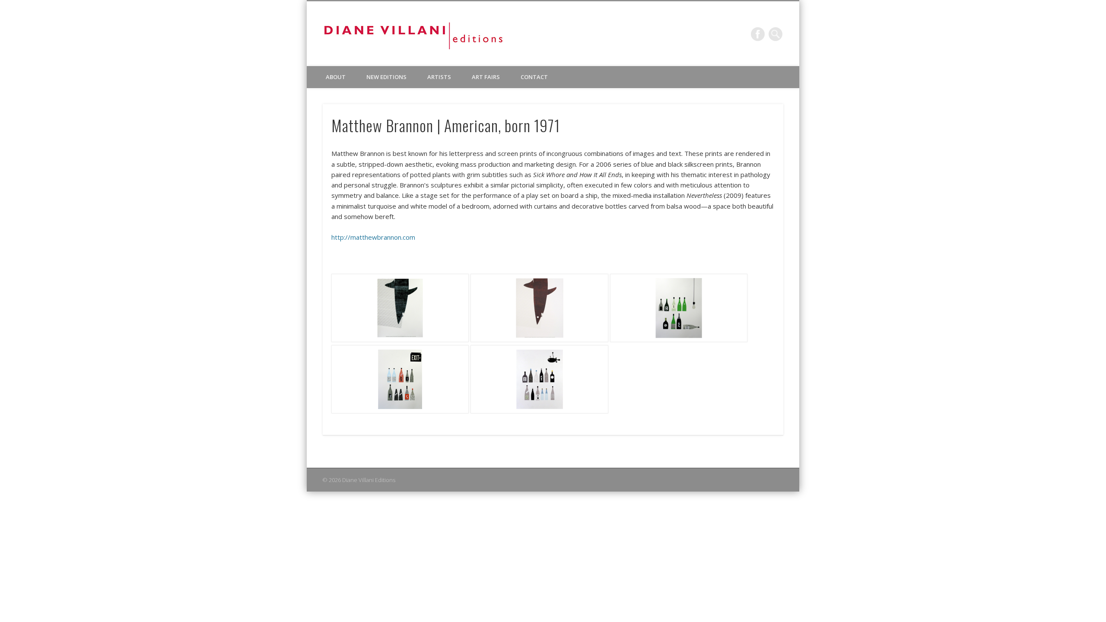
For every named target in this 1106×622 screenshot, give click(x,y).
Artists (439, 77)
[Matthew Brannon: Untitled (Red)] (539, 339)
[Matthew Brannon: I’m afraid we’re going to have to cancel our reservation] (400, 410)
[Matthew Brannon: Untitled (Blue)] (400, 339)
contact (534, 77)
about (336, 77)
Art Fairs (486, 77)
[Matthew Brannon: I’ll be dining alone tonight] (539, 410)
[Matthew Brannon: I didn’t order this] (678, 339)
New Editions (386, 77)
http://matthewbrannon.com (373, 237)
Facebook (758, 34)
